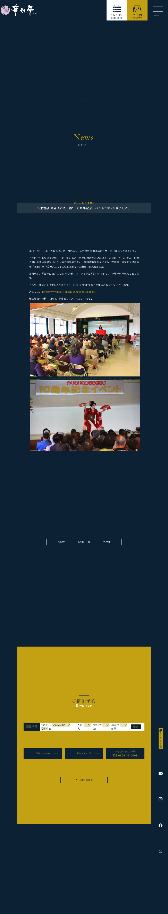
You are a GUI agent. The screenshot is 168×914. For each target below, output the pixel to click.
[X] (161, 851)
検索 (136, 727)
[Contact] (161, 773)
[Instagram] (161, 799)
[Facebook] (161, 825)
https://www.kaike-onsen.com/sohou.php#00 (69, 291)
